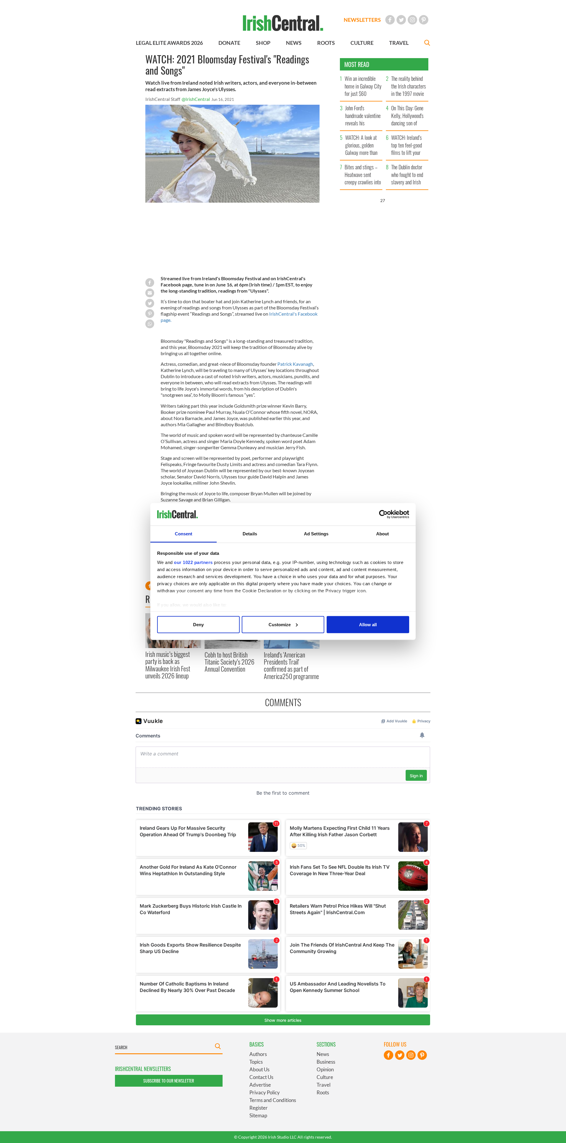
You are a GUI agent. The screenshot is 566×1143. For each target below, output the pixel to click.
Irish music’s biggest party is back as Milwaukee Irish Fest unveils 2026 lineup (167, 664)
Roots (323, 1092)
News (323, 1054)
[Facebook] (390, 19)
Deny (198, 624)
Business (326, 1062)
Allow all (368, 624)
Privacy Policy (264, 1092)
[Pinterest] (423, 19)
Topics (256, 1062)
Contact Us (261, 1077)
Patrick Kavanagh (295, 364)
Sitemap (258, 1115)
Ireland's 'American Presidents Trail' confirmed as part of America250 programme (291, 665)
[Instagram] (412, 19)
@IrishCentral (196, 99)
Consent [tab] (183, 533)
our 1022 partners (193, 562)
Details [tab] (250, 533)
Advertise (260, 1085)
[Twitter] (401, 19)
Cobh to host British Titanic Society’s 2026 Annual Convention (229, 662)
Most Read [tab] (356, 64)
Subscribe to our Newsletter (168, 1081)
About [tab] (382, 533)
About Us (259, 1069)
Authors (258, 1054)
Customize (280, 624)
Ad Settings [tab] (316, 533)
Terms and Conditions (272, 1100)
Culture (325, 1077)
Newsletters (362, 20)
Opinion (325, 1069)
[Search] (427, 43)
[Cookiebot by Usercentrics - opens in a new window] (383, 514)
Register (258, 1108)
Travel (323, 1085)
